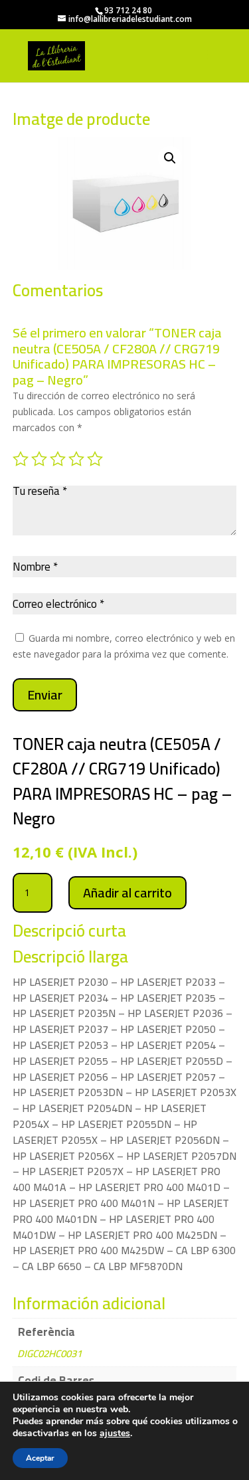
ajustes (115, 1433)
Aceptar (40, 1458)
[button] (170, 158)
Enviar (44, 694)
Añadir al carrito (127, 892)
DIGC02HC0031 (49, 1353)
